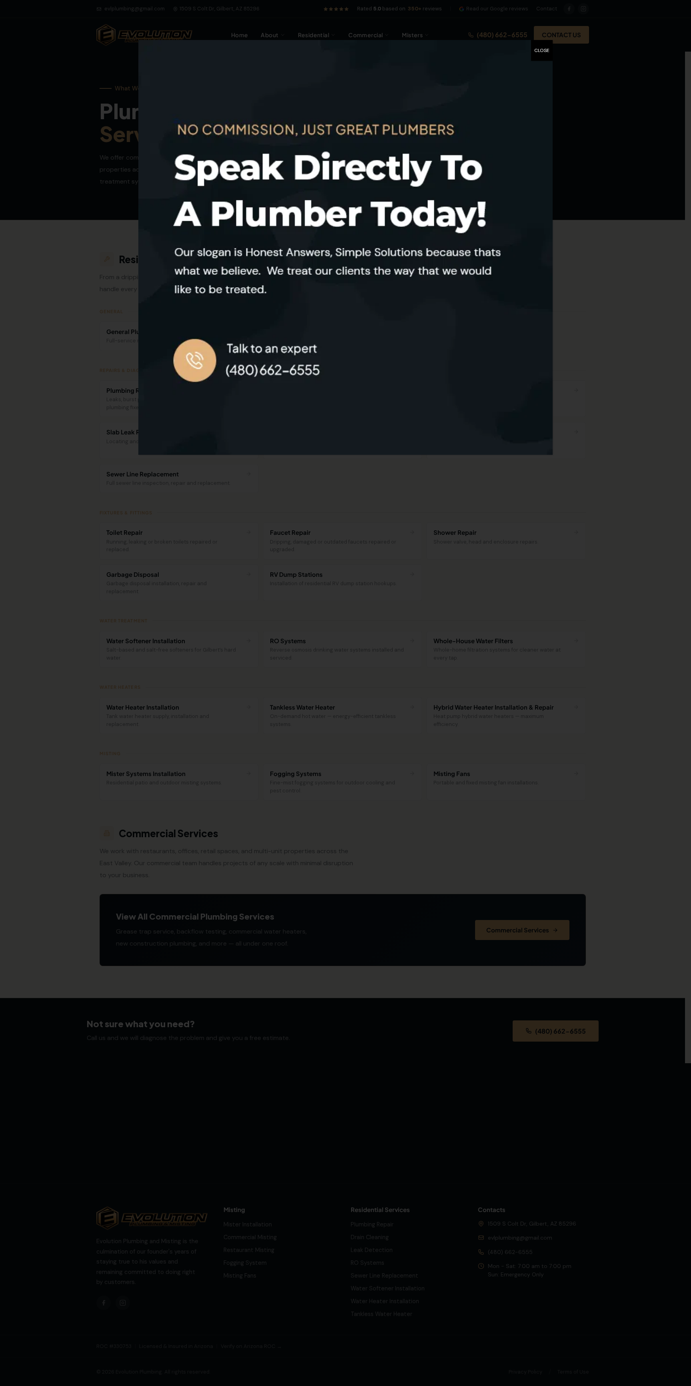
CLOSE (541, 50)
